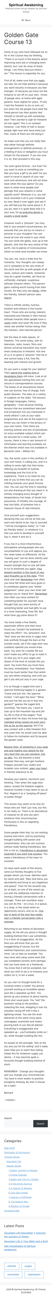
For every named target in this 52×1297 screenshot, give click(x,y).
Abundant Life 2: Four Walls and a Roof (26, 1241)
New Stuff (9, 1148)
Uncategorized (11, 1210)
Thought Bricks (12, 1157)
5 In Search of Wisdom (20, 1188)
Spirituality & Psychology (17, 1152)
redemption (34, 1274)
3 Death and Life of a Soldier (24, 1179)
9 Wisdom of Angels (19, 1206)
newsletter (13, 1274)
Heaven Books (13, 1165)
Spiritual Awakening (26, 5)
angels (28, 1266)
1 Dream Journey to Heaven (23, 1170)
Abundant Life (13, 1161)
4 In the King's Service (20, 1183)
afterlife (11, 1266)
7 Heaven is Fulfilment (20, 1197)
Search (8, 1118)
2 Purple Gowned (18, 1174)
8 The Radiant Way (18, 1201)
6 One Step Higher (18, 1192)
